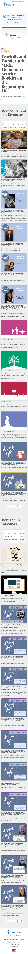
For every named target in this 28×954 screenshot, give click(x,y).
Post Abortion (22, 122)
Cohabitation (14, 541)
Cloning (13, 124)
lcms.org (22, 939)
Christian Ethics (20, 124)
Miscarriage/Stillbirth (12, 530)
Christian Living (21, 127)
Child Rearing (22, 533)
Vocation (13, 536)
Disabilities (9, 122)
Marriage (10, 533)
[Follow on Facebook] (13, 950)
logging (17, 96)
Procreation (21, 530)
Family (3, 48)
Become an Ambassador (17, 1)
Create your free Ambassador (14, 17)
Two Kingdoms (20, 536)
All (3, 122)
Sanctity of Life (5, 51)
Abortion (15, 122)
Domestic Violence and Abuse (10, 539)
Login (24, 1)
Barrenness (21, 539)
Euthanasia (7, 124)
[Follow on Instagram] (15, 950)
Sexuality (7, 536)
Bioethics (5, 127)
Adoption (16, 533)
